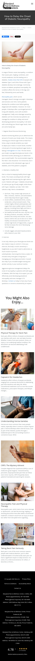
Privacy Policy (26, 579)
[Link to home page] (14, 5)
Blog (24, 27)
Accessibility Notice (25, 584)
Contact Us (17, 588)
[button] (32, 3)
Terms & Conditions (10, 584)
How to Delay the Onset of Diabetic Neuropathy (16, 28)
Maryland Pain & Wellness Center (11, 27)
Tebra (25, 654)
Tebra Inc (17, 579)
